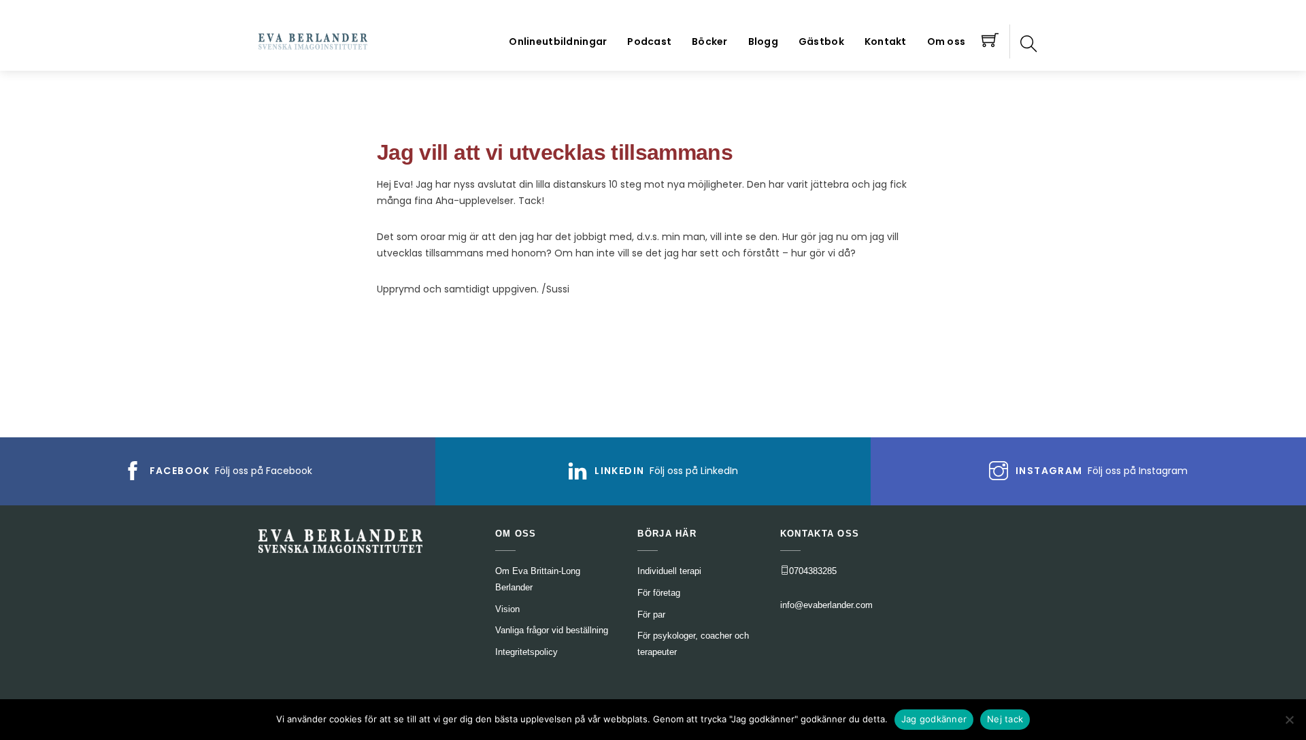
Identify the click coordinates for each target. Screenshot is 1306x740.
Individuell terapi (669, 571)
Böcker (710, 41)
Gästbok (821, 41)
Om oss (946, 41)
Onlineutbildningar (558, 41)
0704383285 (813, 571)
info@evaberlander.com (826, 605)
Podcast (649, 41)
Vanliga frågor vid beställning (551, 630)
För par (651, 614)
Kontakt (886, 41)
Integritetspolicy (526, 652)
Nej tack (1005, 718)
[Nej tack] (1289, 719)
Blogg (763, 41)
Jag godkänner (934, 718)
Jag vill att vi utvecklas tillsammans (555, 152)
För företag (658, 593)
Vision (507, 609)
